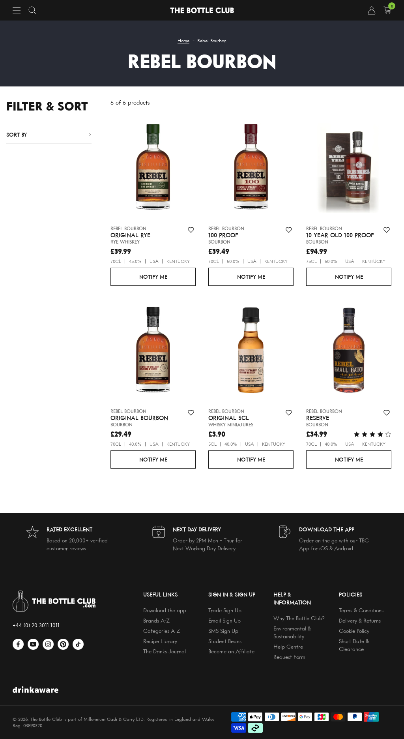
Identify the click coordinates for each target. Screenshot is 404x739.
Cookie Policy (354, 630)
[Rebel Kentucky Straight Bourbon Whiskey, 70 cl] (153, 351)
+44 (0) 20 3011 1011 (36, 625)
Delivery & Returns (360, 620)
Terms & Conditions (361, 610)
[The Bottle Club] (202, 10)
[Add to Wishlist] (191, 230)
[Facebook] (18, 644)
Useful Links (160, 594)
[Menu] (17, 10)
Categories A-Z (161, 630)
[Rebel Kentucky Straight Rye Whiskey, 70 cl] (153, 169)
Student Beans (224, 641)
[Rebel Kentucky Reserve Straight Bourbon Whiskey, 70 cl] (348, 351)
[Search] (32, 10)
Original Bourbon (139, 418)
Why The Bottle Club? (299, 618)
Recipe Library (160, 641)
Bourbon (219, 242)
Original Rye (130, 235)
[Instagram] (48, 644)
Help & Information (292, 598)
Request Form (289, 656)
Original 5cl (228, 418)
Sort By (16, 134)
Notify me (153, 276)
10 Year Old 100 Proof (340, 235)
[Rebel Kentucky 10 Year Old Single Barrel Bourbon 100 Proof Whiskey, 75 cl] (348, 169)
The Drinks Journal (164, 651)
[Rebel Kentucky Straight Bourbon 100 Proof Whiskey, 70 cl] (251, 169)
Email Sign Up (224, 620)
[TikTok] (78, 644)
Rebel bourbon (128, 228)
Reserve (317, 418)
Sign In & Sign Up (231, 594)
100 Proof (223, 235)
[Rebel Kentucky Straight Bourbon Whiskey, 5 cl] (251, 351)
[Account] (372, 10)
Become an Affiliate (231, 651)
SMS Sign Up (223, 630)
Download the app (164, 610)
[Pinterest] (63, 644)
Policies (350, 594)
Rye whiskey (125, 242)
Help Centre (288, 646)
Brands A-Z (156, 620)
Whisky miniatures (230, 425)
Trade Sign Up (224, 610)
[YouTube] (33, 644)
